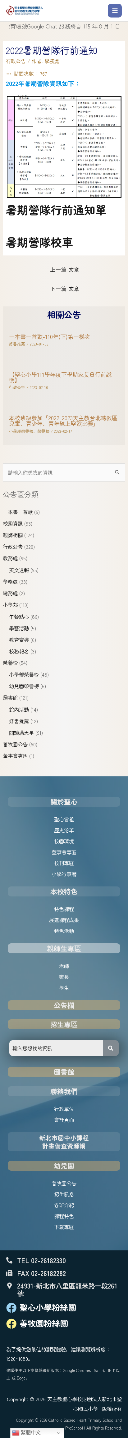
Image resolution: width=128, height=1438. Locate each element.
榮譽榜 (10, 662)
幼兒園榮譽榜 (24, 686)
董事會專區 (15, 755)
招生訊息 (64, 1194)
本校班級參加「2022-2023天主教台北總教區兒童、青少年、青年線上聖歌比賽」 (63, 420)
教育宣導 (19, 639)
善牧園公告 (15, 744)
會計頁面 (64, 1119)
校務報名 (19, 651)
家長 (64, 977)
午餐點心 (19, 616)
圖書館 (10, 697)
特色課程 (64, 909)
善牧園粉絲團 (44, 1323)
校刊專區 (64, 863)
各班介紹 (64, 1205)
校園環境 (64, 841)
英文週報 (19, 570)
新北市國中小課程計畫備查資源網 (64, 1141)
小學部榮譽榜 (24, 674)
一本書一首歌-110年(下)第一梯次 (49, 336)
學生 (64, 987)
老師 (64, 966)
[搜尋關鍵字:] (64, 472)
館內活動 (19, 709)
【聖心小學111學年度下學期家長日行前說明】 (60, 377)
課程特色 (64, 1216)
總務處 (10, 593)
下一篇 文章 (65, 288)
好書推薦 (19, 721)
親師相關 (13, 535)
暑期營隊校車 (39, 242)
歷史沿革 (64, 830)
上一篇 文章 (65, 269)
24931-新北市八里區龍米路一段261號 (67, 1289)
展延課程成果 (64, 920)
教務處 (10, 558)
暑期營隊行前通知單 (56, 209)
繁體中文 (30, 1432)
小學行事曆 (64, 874)
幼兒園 (64, 1165)
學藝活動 (19, 628)
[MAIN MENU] (115, 11)
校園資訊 (13, 523)
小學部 (10, 604)
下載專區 (64, 1227)
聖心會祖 (64, 819)
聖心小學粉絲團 (48, 1307)
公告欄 (64, 1005)
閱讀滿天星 (21, 732)
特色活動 (64, 931)
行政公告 (13, 546)
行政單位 (64, 1109)
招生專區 (64, 1024)
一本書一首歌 (18, 512)
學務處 (10, 581)
